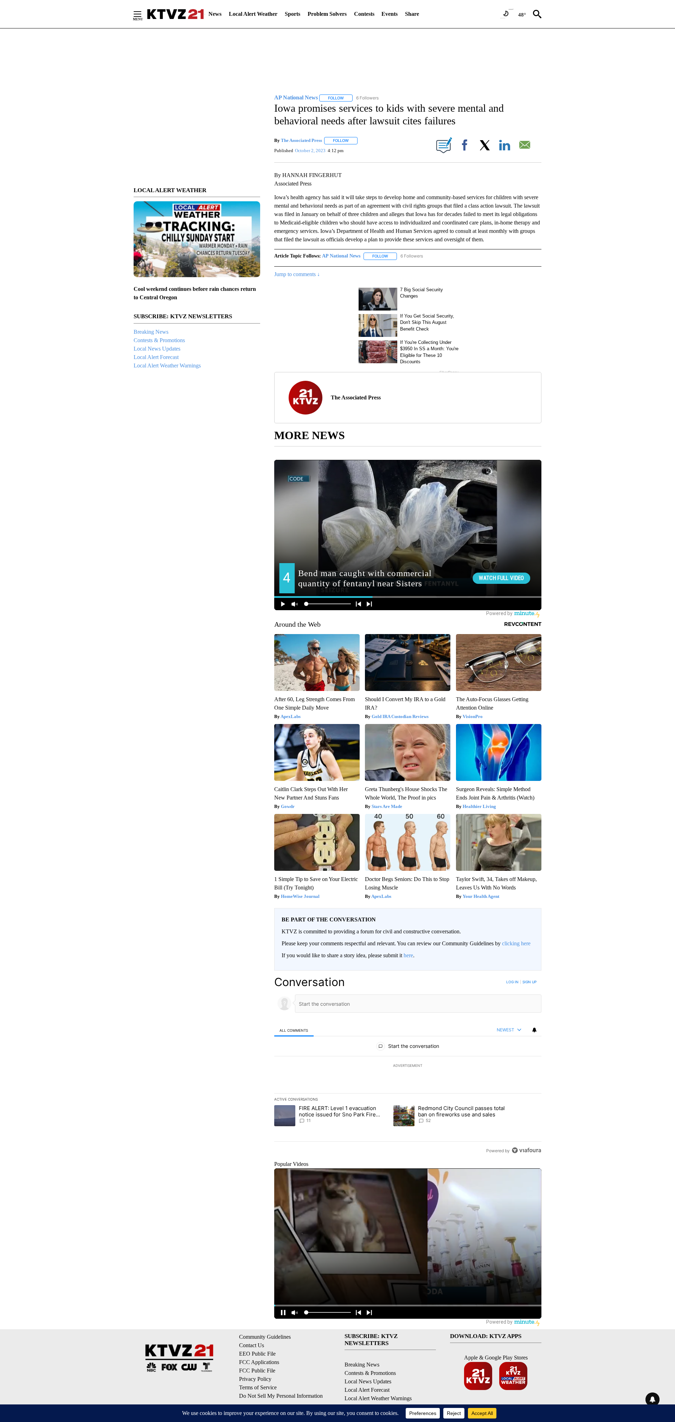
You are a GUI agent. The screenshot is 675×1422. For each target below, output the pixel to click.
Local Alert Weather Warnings (167, 365)
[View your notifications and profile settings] (534, 1030)
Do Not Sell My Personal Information (281, 1396)
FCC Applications (259, 1362)
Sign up (529, 982)
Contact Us (251, 1345)
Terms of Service (258, 1387)
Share (412, 14)
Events (389, 14)
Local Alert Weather (253, 14)
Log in (512, 982)
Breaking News (151, 332)
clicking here (516, 943)
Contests (364, 14)
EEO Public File (257, 1354)
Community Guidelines (265, 1337)
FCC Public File (257, 1371)
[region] (407, 1066)
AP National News (341, 256)
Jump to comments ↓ (297, 274)
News (214, 14)
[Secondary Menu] (143, 14)
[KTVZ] (175, 14)
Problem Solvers (327, 14)
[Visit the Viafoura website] (526, 1150)
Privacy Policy (255, 1379)
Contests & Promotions (159, 340)
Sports (292, 14)
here (408, 955)
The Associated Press (301, 140)
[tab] (294, 1030)
